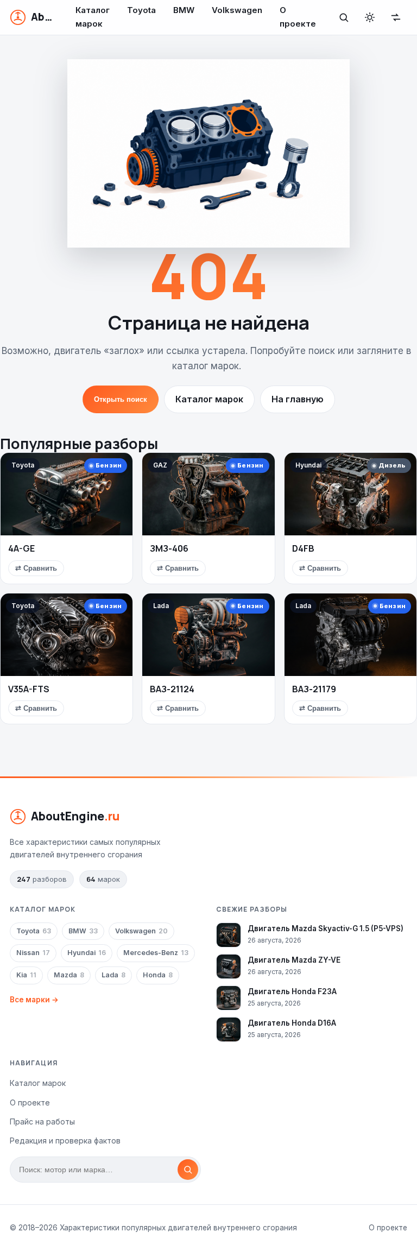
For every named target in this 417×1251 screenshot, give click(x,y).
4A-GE (21, 548)
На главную (297, 399)
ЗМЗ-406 (169, 548)
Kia (26, 975)
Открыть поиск (120, 399)
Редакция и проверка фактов (65, 1140)
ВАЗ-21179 (314, 689)
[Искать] (188, 1169)
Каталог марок (209, 399)
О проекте (30, 1102)
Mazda (69, 975)
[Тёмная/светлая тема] (369, 17)
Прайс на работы (42, 1121)
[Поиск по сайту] (343, 17)
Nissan (33, 953)
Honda (158, 975)
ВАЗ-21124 (172, 689)
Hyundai (86, 953)
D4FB (303, 548)
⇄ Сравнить (36, 568)
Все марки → (34, 999)
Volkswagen (141, 931)
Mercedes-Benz (155, 953)
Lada (113, 975)
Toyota (33, 931)
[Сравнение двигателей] (395, 17)
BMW (83, 931)
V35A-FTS (28, 689)
